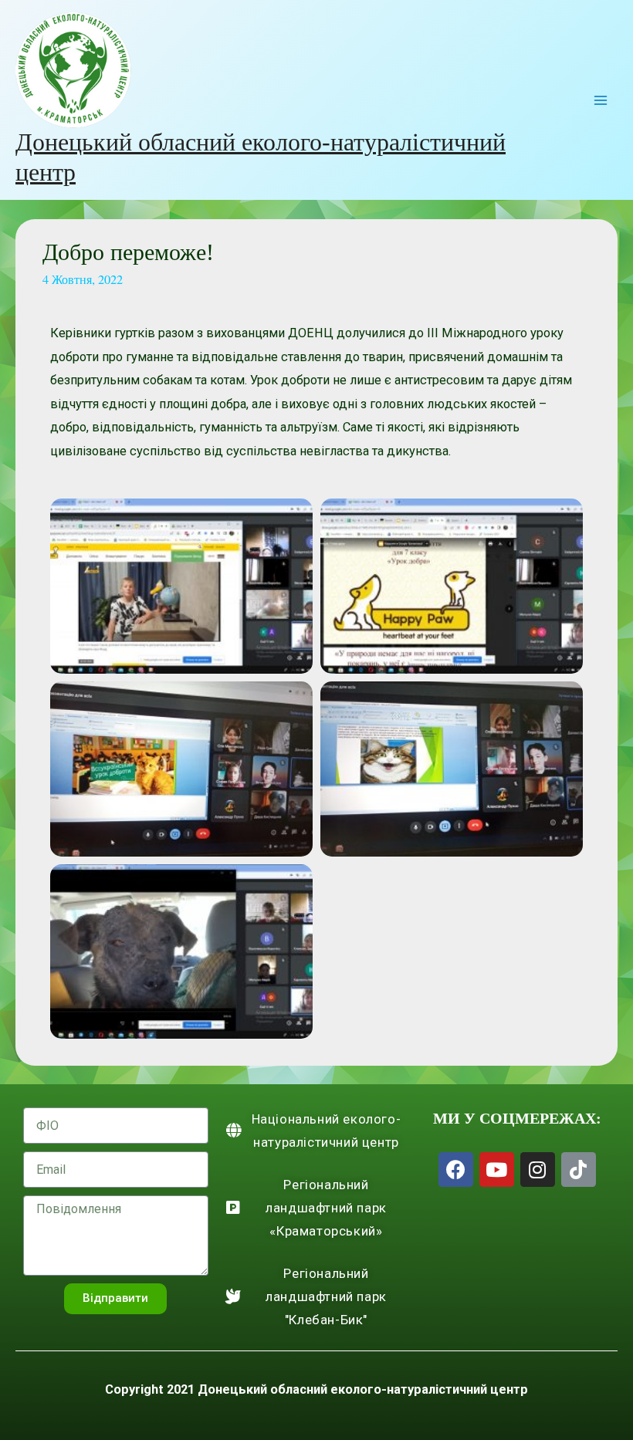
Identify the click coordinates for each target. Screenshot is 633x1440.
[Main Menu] (600, 100)
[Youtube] (496, 1169)
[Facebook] (455, 1169)
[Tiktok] (578, 1169)
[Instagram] (537, 1169)
